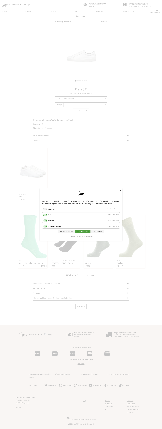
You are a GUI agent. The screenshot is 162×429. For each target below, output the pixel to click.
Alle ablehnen (97, 231)
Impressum (79, 236)
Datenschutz (88, 236)
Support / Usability (54, 226)
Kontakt (72, 236)
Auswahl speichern (66, 231)
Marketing (51, 221)
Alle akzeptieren (83, 231)
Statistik (51, 215)
